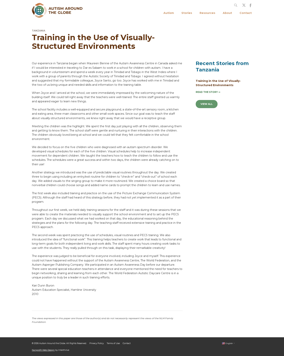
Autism (168, 13)
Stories (186, 13)
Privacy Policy (96, 343)
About (227, 13)
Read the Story (208, 92)
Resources (207, 13)
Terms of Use (113, 343)
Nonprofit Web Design (43, 350)
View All (207, 104)
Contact (246, 13)
